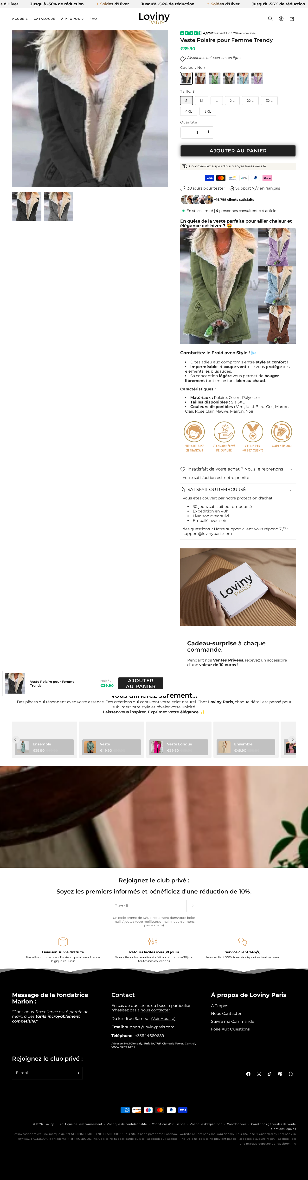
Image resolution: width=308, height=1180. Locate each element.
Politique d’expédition (206, 1124)
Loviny (49, 1124)
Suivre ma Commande (232, 1021)
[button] (72, 19)
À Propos (219, 1005)
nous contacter (155, 1010)
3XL (269, 100)
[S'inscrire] (191, 906)
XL (232, 100)
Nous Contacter (226, 1013)
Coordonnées (236, 1124)
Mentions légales (283, 1129)
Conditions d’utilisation (168, 1124)
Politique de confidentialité (127, 1124)
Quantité (188, 122)
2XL (250, 100)
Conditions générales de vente (273, 1124)
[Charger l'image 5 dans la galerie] (58, 206)
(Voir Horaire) (163, 1018)
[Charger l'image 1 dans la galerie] (26, 206)
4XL (188, 111)
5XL (208, 111)
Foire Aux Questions (230, 1029)
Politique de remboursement (80, 1124)
